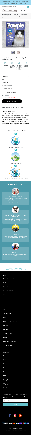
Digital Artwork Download (7, 85)
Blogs (4, 367)
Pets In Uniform (7, 313)
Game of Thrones (7, 333)
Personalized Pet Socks (9, 291)
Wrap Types (4, 73)
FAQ (4, 363)
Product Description (7, 107)
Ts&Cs (4, 376)
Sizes (3, 79)
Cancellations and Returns (10, 388)
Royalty (5, 337)
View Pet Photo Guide (11, 92)
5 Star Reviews (5, 65)
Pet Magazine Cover (8, 295)
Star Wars (5, 329)
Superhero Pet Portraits (9, 341)
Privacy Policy (6, 380)
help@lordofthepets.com (17, 428)
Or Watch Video (24, 130)
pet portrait (16, 147)
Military (5, 317)
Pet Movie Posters (8, 299)
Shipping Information (18, 107)
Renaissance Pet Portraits (9, 321)
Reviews (5, 371)
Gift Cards (5, 303)
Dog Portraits (6, 287)
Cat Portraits (6, 283)
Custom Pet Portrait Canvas (19, 14)
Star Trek (5, 325)
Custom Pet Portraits (8, 279)
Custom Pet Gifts (7, 14)
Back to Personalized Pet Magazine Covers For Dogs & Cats (15, 269)
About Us (5, 355)
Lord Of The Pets (13, 430)
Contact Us (6, 359)
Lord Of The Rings (7, 345)
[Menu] (28, 10)
